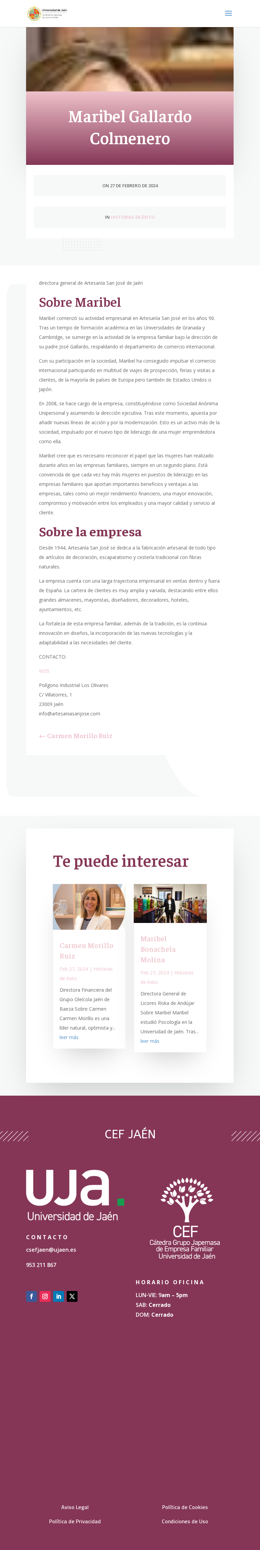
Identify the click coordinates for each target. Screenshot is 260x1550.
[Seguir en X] (72, 1296)
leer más (69, 1037)
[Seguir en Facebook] (31, 1296)
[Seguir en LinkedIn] (58, 1296)
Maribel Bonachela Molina (158, 948)
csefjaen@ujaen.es (51, 1249)
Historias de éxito (133, 217)
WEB (44, 671)
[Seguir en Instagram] (45, 1296)
